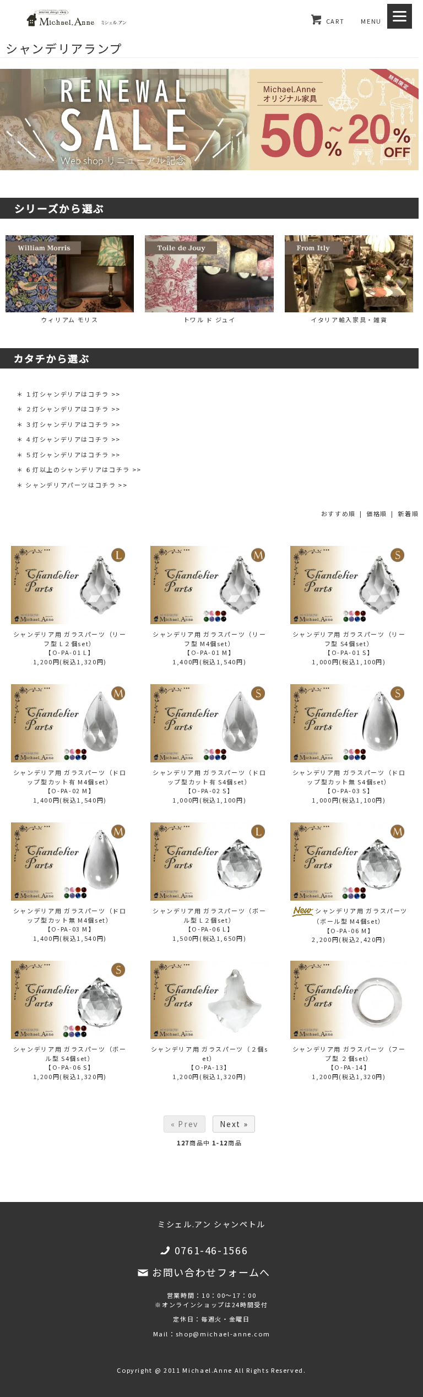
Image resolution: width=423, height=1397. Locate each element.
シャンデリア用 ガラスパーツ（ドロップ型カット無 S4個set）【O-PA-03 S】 (349, 781)
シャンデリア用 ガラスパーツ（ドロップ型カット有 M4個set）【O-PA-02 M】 (70, 781)
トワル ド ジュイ (209, 319)
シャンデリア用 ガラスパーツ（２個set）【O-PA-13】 (209, 1057)
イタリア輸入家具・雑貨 (349, 319)
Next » (234, 1123)
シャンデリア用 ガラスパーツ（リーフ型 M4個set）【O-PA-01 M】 (209, 643)
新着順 (408, 513)
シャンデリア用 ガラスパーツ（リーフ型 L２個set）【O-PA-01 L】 (70, 643)
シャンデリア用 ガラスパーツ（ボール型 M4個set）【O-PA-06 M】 (360, 920)
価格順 (376, 513)
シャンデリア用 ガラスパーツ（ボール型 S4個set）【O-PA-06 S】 (70, 1057)
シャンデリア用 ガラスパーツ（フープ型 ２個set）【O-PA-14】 (349, 1057)
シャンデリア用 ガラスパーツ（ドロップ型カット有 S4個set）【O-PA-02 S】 (209, 781)
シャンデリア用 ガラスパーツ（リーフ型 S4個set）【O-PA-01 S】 (349, 643)
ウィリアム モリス (70, 319)
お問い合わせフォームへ (211, 1272)
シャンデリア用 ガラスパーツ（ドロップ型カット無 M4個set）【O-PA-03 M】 (70, 919)
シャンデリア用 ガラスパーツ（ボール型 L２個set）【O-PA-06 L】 (209, 919)
